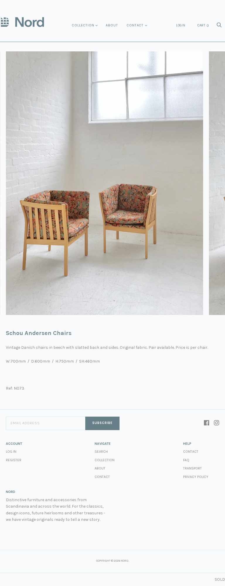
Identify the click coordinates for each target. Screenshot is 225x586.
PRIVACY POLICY (195, 477)
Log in (11, 451)
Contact (135, 25)
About (112, 25)
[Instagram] (216, 423)
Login (180, 25)
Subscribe (102, 423)
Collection (83, 25)
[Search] (219, 26)
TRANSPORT (192, 468)
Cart (203, 25)
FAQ (186, 460)
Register (13, 460)
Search (101, 451)
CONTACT (190, 451)
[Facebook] (206, 423)
